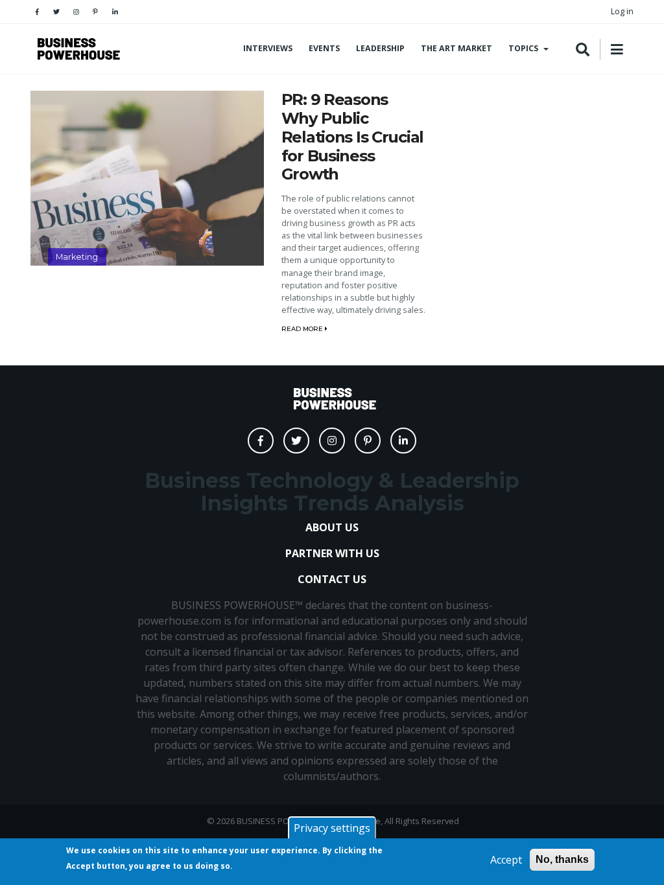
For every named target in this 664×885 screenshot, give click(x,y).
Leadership (380, 48)
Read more (303, 328)
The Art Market (456, 48)
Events (324, 48)
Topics (523, 48)
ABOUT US (332, 527)
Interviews (267, 48)
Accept (506, 860)
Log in (622, 11)
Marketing (77, 257)
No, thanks (562, 859)
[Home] (75, 49)
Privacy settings (332, 828)
